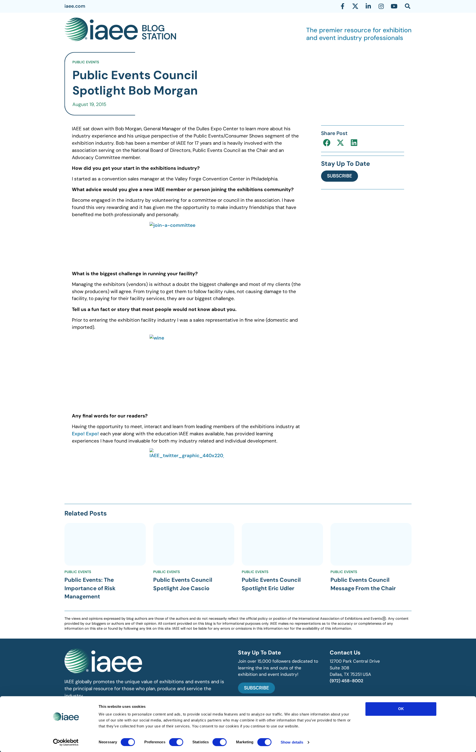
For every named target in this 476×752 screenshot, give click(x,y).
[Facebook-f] (342, 6)
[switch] (176, 742)
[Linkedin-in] (368, 6)
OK (401, 709)
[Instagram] (381, 6)
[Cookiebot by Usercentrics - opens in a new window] (66, 742)
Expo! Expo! (85, 434)
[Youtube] (394, 6)
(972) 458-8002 (346, 681)
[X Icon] (355, 6)
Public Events (85, 62)
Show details (292, 742)
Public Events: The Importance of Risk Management (90, 588)
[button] (326, 142)
